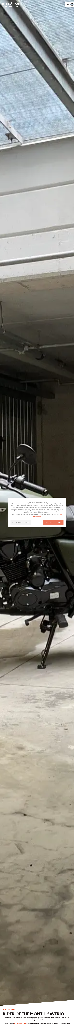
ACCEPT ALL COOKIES (53, 522)
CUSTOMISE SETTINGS (20, 522)
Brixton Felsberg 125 (20, 1023)
